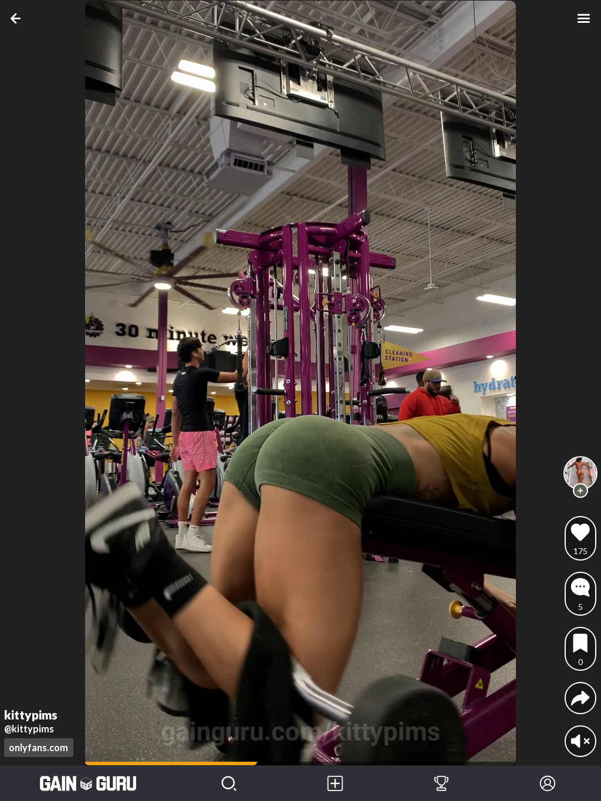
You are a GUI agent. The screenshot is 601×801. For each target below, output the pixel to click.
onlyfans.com (38, 747)
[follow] (580, 490)
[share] (580, 698)
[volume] (580, 741)
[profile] (580, 473)
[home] (88, 783)
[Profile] (548, 783)
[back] (17, 18)
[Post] (335, 783)
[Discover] (229, 783)
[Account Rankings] (442, 783)
